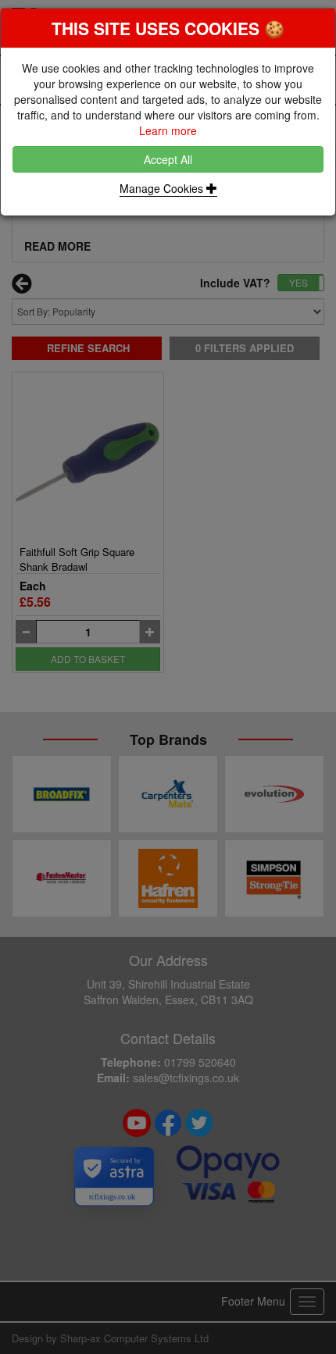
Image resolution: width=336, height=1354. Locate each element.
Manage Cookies (163, 188)
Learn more (168, 130)
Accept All (168, 159)
